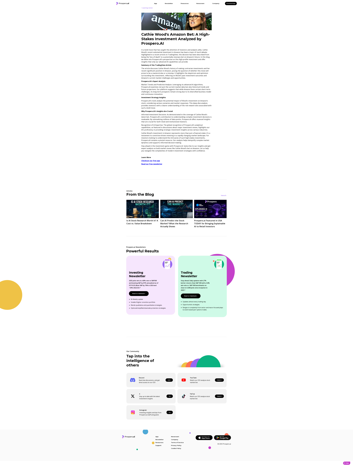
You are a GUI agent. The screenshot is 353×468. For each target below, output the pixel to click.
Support (158, 445)
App (156, 436)
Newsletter (159, 439)
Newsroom (175, 436)
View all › (224, 195)
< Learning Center (147, 8)
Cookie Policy (176, 448)
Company (174, 439)
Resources (159, 442)
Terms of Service (177, 442)
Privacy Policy (176, 445)
